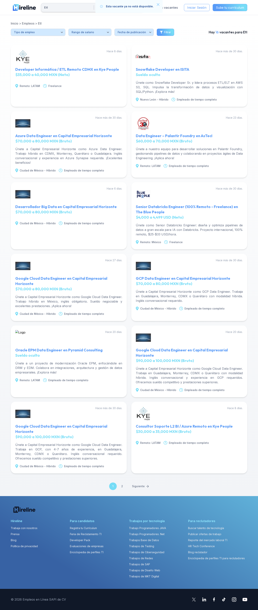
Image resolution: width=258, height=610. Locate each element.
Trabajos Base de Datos (144, 540)
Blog (13, 540)
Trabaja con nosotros (24, 528)
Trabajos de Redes (141, 558)
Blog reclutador (197, 552)
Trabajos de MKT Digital (144, 576)
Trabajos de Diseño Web (144, 570)
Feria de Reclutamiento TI (86, 534)
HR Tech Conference (201, 546)
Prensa (15, 534)
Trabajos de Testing (141, 546)
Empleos (28, 23)
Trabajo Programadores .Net (147, 534)
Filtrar (167, 32)
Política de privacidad (24, 546)
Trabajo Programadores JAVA (147, 528)
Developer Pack (80, 540)
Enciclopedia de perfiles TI (87, 552)
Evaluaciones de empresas (87, 546)
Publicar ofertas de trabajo (204, 534)
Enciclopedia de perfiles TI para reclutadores (216, 558)
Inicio (14, 23)
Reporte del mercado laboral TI (207, 540)
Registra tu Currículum (83, 528)
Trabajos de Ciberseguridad (146, 552)
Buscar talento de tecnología (206, 528)
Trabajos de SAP (139, 564)
